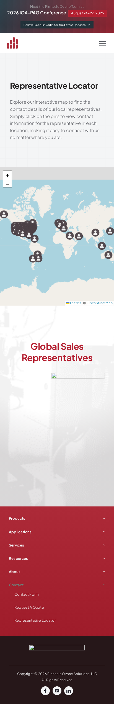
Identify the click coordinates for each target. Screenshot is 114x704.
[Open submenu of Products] (103, 518)
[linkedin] (68, 690)
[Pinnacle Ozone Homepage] (16, 43)
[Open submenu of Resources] (103, 558)
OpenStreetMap (100, 303)
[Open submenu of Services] (103, 545)
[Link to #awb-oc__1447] (102, 43)
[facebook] (45, 690)
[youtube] (57, 690)
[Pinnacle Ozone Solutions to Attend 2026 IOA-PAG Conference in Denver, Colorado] (57, 10)
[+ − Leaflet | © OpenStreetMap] (57, 236)
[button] (4, 214)
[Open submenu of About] (103, 572)
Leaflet (75, 303)
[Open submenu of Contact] (103, 585)
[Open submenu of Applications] (103, 532)
